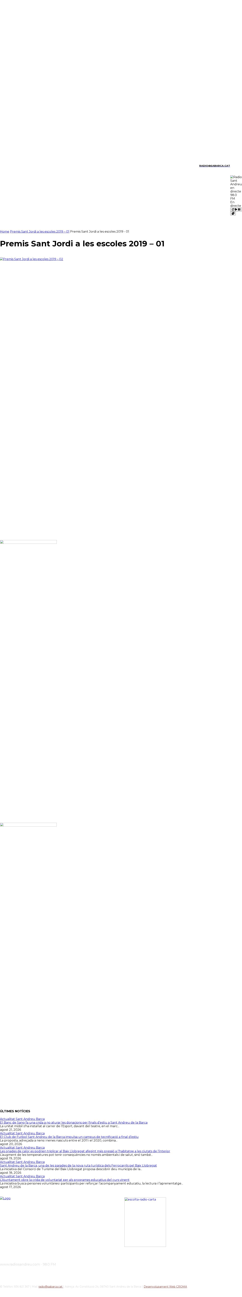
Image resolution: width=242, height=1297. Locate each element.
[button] (234, 165)
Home (4, 231)
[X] (27, 165)
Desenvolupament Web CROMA (165, 1286)
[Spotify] (20, 165)
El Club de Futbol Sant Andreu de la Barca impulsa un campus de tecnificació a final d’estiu (69, 1137)
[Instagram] (7, 165)
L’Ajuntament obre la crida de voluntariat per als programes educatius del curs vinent (65, 1180)
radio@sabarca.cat (51, 1286)
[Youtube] (33, 165)
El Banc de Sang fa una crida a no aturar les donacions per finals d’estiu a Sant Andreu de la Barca (73, 1122)
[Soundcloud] (14, 165)
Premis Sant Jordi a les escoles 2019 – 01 (39, 231)
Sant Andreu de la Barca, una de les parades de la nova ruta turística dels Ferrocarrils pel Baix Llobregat (78, 1165)
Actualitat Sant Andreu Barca (22, 1119)
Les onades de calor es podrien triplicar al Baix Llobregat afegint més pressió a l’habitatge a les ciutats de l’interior (85, 1151)
